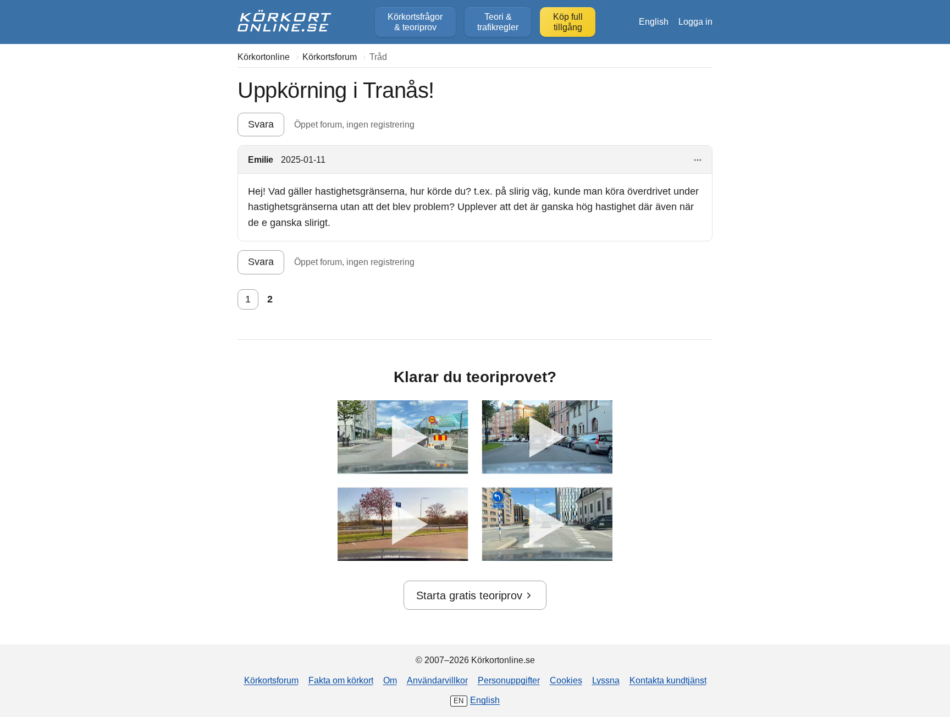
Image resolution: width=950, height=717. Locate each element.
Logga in (695, 21)
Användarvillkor (437, 680)
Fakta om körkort (340, 680)
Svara (261, 124)
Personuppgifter (509, 680)
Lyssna (606, 680)
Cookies (566, 680)
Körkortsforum (271, 680)
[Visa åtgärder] (698, 160)
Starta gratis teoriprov (469, 595)
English (654, 21)
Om (390, 680)
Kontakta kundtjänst (667, 680)
